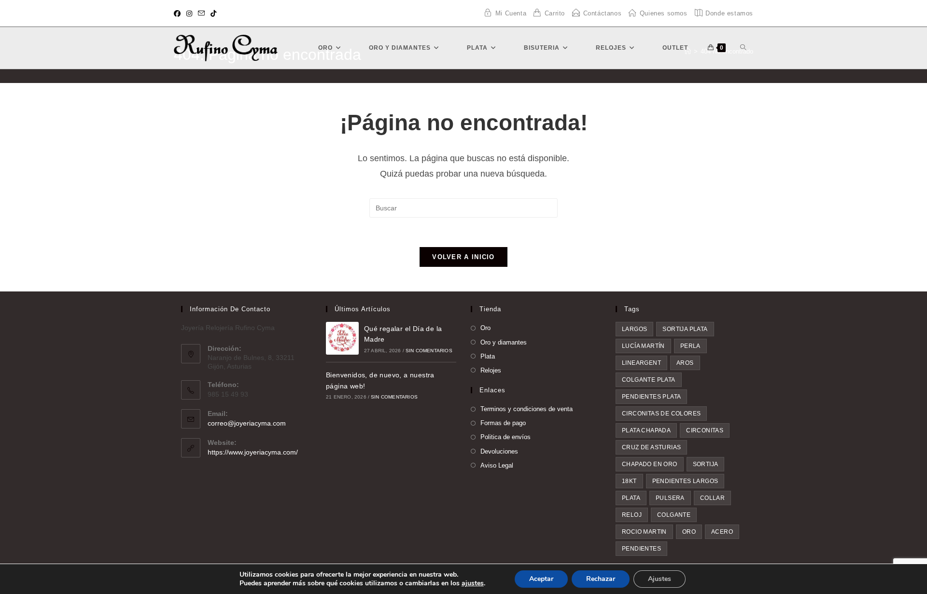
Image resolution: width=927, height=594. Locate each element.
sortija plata (684, 329)
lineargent (641, 362)
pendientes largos (685, 481)
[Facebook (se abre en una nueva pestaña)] (178, 13)
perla (690, 346)
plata (631, 498)
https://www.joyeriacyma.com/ (253, 452)
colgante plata (648, 379)
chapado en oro (649, 464)
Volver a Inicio (463, 257)
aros (685, 362)
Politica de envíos (505, 437)
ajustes (473, 583)
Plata (487, 356)
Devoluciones (499, 451)
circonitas (704, 430)
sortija (705, 464)
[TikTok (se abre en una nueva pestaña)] (213, 13)
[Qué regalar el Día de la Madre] (342, 338)
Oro (485, 328)
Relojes (490, 370)
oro (689, 531)
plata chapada (646, 430)
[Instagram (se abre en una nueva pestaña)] (189, 13)
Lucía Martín (643, 346)
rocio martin (644, 531)
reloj (632, 514)
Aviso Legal (496, 465)
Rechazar (600, 578)
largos (634, 329)
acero (722, 531)
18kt (629, 481)
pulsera (670, 498)
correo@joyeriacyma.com (247, 423)
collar (712, 498)
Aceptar (541, 578)
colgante (673, 514)
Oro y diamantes (503, 342)
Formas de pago (503, 423)
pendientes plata (651, 396)
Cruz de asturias (651, 447)
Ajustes (659, 578)
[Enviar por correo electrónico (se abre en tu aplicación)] (201, 13)
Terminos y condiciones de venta (526, 409)
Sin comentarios (429, 350)
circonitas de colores (661, 413)
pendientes (641, 548)
